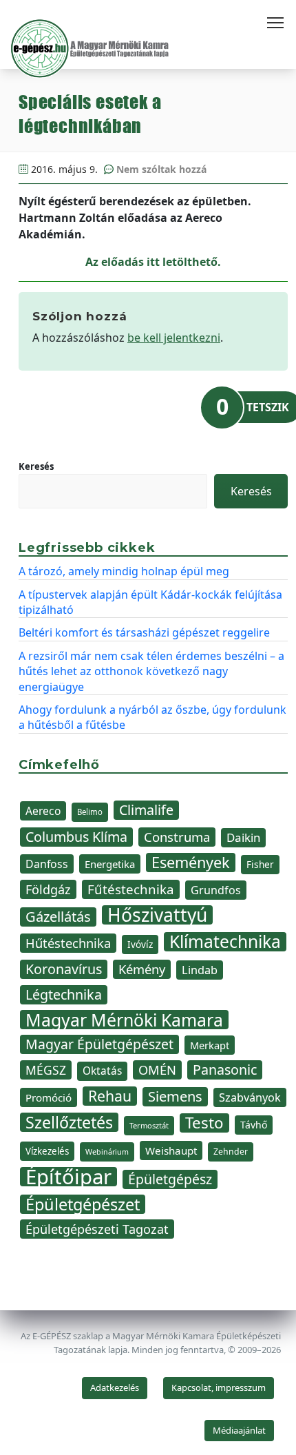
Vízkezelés (47, 1151)
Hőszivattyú (157, 915)
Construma (177, 836)
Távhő (253, 1124)
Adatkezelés (114, 1387)
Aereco (43, 810)
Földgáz (48, 889)
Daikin (243, 837)
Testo (204, 1123)
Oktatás (102, 1071)
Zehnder (230, 1151)
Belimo (90, 812)
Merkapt (209, 1045)
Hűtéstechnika (68, 942)
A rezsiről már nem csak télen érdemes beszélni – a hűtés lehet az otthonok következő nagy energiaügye (151, 671)
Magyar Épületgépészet (99, 1044)
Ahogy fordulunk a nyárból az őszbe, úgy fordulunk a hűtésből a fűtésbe (152, 717)
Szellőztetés (69, 1122)
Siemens (175, 1096)
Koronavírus (63, 969)
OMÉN (157, 1069)
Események (190, 862)
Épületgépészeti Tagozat (97, 1229)
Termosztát (149, 1125)
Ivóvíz (140, 944)
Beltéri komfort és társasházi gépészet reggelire (144, 632)
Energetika (110, 864)
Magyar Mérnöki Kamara (124, 1019)
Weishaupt (171, 1150)
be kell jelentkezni (173, 337)
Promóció (48, 1097)
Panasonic (225, 1069)
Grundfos (216, 890)
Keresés (36, 466)
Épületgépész (170, 1179)
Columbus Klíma (76, 836)
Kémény (141, 969)
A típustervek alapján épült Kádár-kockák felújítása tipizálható (150, 602)
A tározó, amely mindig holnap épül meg (124, 571)
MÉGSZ (45, 1070)
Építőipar (68, 1176)
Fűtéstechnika (130, 889)
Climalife (146, 810)
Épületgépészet (82, 1204)
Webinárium (107, 1152)
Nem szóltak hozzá (161, 169)
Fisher (260, 864)
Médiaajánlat (239, 1430)
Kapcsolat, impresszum (218, 1387)
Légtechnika (63, 994)
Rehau (109, 1096)
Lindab (200, 970)
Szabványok (250, 1097)
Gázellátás (58, 916)
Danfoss (46, 863)
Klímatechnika (225, 941)
